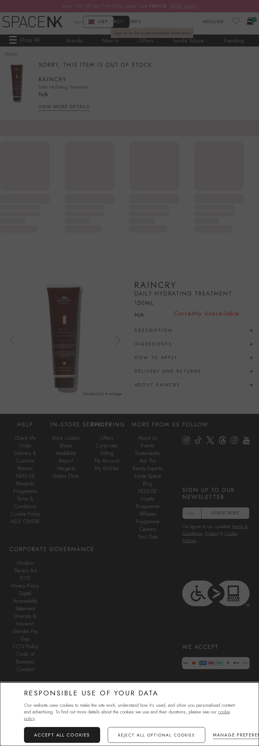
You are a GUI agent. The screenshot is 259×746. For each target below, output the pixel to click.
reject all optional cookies (156, 735)
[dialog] (129, 714)
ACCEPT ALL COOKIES (62, 735)
